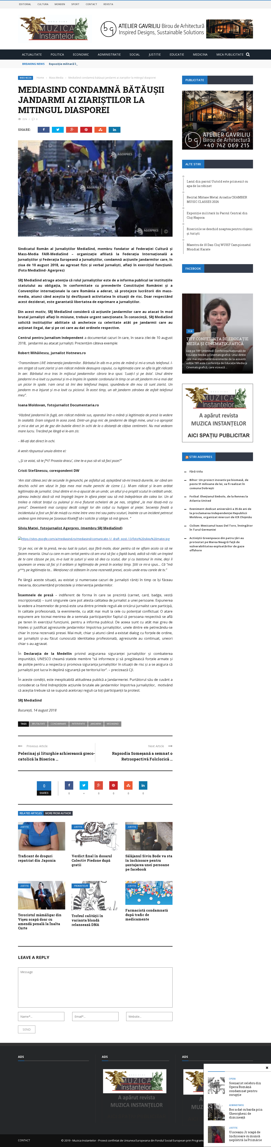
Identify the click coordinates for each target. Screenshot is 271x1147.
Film (190, 331)
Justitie (155, 54)
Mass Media (25, 77)
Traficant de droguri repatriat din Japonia (37, 858)
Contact (91, 4)
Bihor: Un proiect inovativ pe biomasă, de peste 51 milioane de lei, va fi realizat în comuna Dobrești (218, 484)
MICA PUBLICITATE (229, 54)
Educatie (177, 54)
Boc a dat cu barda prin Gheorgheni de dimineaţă (246, 1113)
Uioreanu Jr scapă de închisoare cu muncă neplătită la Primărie (245, 1136)
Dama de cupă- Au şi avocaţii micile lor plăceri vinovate (217, 341)
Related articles (31, 813)
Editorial (25, 4)
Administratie (109, 54)
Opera (232, 1078)
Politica (57, 54)
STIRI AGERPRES (200, 457)
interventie (78, 723)
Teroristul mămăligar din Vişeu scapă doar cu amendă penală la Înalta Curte (39, 921)
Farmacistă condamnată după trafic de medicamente (146, 914)
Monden (60, 4)
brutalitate (38, 723)
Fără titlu (196, 471)
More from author (58, 813)
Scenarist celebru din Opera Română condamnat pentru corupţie (245, 1089)
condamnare (58, 723)
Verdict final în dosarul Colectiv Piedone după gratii (92, 860)
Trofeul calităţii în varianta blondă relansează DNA (87, 920)
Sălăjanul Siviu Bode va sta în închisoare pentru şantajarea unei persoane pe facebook (148, 862)
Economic (81, 54)
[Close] (267, 1068)
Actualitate (32, 54)
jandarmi (96, 723)
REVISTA (108, 4)
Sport (75, 4)
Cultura (42, 4)
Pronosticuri (81, 886)
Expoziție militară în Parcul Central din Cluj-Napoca (85, 64)
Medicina (200, 54)
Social (135, 54)
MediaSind (113, 723)
